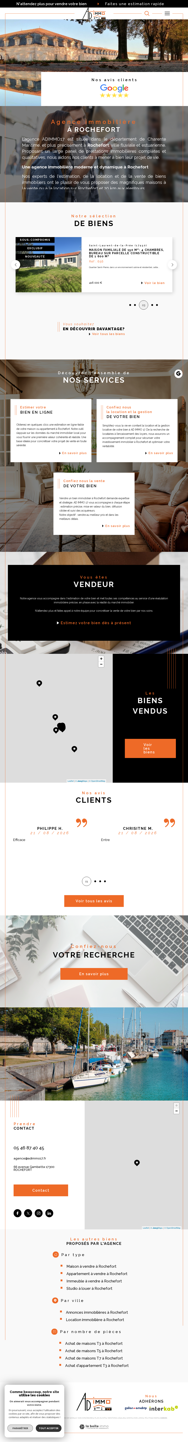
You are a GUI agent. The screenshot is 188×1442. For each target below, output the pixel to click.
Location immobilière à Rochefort (95, 1320)
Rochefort (88, 188)
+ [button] (101, 658)
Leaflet (71, 780)
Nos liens (138, 1418)
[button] (15, 264)
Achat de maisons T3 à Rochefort (94, 1343)
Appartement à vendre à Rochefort (96, 1274)
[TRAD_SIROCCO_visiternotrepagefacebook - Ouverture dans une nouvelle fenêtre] (17, 1213)
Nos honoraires (85, 1418)
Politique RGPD (152, 1418)
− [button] (101, 664)
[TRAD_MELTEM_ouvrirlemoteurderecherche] (147, 13)
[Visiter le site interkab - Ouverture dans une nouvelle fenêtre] (163, 1408)
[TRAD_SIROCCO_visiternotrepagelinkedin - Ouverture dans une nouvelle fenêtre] (49, 1213)
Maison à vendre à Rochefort (91, 1266)
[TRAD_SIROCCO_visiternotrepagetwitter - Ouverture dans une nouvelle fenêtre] (28, 1213)
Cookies (163, 1418)
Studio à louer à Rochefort (89, 1288)
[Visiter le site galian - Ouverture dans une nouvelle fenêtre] (136, 1408)
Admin (129, 1418)
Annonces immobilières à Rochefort (97, 1312)
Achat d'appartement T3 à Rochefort (97, 1365)
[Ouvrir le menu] (167, 13)
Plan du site (100, 1418)
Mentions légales (116, 1418)
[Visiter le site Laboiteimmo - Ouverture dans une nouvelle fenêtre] (94, 1430)
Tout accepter (48, 1428)
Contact (183, 403)
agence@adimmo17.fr (30, 1158)
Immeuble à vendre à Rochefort (94, 1281)
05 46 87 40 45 (29, 1147)
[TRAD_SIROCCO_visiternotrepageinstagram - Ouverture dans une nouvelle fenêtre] (39, 1213)
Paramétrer (20, 1428)
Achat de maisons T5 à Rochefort (93, 1351)
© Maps (81, 780)
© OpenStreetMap (97, 780)
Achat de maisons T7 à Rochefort (94, 1358)
